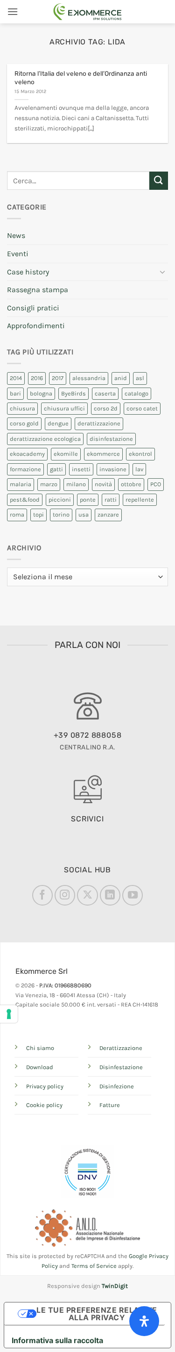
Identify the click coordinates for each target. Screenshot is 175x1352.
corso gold (24, 423)
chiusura (22, 408)
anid (120, 377)
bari (15, 393)
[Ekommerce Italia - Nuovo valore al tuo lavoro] (88, 11)
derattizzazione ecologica (45, 438)
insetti (81, 469)
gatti (56, 469)
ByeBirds (73, 393)
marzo (48, 484)
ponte (88, 499)
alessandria (88, 377)
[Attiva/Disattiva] (162, 271)
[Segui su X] (87, 895)
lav (139, 469)
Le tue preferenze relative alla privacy (96, 1313)
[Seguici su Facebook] (42, 895)
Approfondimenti (36, 325)
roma (17, 514)
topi (38, 514)
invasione (112, 469)
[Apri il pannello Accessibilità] (144, 1321)
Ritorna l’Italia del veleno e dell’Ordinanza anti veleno (80, 78)
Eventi (17, 253)
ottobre (131, 484)
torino (61, 514)
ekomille (66, 453)
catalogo (136, 393)
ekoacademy (27, 453)
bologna (41, 393)
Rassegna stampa (37, 289)
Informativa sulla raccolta (57, 1340)
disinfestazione (111, 438)
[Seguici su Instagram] (65, 895)
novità (103, 484)
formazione (25, 469)
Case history (28, 271)
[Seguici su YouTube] (132, 895)
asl (140, 377)
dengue (58, 423)
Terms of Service (94, 1265)
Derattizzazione (120, 1047)
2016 (37, 377)
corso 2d (106, 408)
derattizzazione (98, 423)
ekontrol (140, 453)
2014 (16, 377)
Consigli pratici (33, 307)
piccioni (60, 499)
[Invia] (158, 181)
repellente (140, 499)
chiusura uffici (64, 408)
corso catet (142, 408)
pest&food (25, 499)
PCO (155, 484)
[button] (12, 11)
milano (76, 484)
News (16, 235)
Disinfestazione (121, 1067)
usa (83, 514)
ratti (111, 499)
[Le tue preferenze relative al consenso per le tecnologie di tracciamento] (9, 1014)
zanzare (108, 514)
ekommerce (103, 453)
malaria (20, 484)
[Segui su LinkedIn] (110, 895)
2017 (57, 377)
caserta (105, 393)
